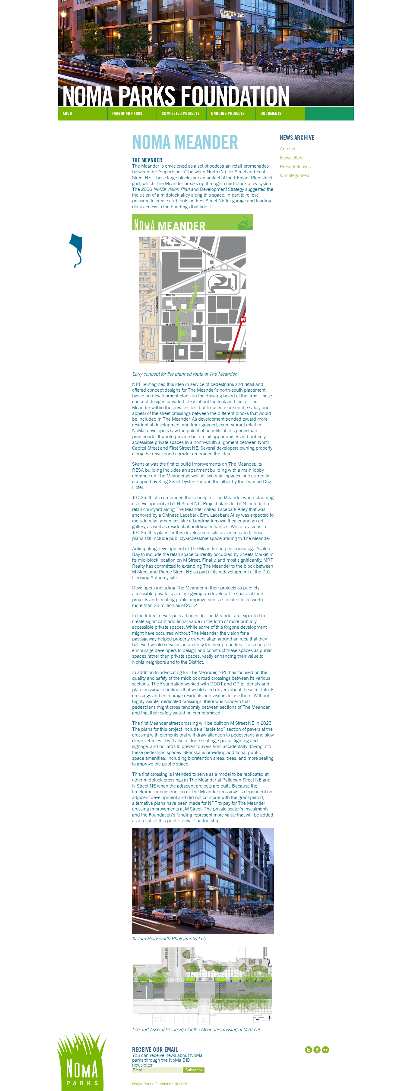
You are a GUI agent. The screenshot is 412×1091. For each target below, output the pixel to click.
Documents (271, 113)
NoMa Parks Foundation (206, 91)
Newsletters (291, 158)
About (68, 113)
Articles (287, 149)
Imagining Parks (127, 113)
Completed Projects (181, 113)
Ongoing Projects (228, 113)
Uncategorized (294, 175)
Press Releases (295, 166)
